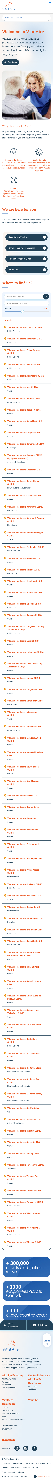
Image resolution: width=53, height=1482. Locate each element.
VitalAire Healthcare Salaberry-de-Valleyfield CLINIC (23, 1012)
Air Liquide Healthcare (32, 1388)
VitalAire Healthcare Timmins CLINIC (24, 1190)
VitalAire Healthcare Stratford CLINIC (24, 1119)
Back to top (47, 1342)
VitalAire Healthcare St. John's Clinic (24, 1068)
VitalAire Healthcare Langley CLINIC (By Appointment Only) (25, 628)
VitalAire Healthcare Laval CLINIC (22, 641)
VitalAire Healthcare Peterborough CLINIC (23, 845)
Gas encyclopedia (9, 1388)
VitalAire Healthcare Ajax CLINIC (22, 387)
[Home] (8, 6)
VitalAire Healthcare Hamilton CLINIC (24, 581)
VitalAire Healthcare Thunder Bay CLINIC (22, 1178)
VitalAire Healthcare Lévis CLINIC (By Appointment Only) (24, 665)
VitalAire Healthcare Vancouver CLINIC (25, 1202)
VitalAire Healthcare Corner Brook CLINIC (23, 482)
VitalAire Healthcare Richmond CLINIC (25, 930)
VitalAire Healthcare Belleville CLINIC (24, 421)
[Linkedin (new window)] (17, 1448)
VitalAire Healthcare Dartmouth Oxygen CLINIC (25, 520)
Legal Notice (17, 1463)
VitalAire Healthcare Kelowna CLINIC (24, 604)
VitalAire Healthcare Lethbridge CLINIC (25, 652)
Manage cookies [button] (44, 1476)
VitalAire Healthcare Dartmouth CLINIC (25, 507)
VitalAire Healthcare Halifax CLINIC (23, 570)
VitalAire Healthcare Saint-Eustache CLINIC (24, 968)
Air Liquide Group (12, 1375)
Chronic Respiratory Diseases (21, 248)
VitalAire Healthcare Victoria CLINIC (24, 364)
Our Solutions (10, 62)
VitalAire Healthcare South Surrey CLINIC (23, 1040)
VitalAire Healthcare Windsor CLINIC (24, 1242)
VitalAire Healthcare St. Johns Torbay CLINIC (24, 1095)
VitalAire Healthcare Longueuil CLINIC (25, 689)
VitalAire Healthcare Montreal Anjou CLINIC (24, 739)
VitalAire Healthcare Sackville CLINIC (24, 941)
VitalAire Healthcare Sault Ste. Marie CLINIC (24, 1026)
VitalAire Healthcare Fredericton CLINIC (25, 547)
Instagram (8, 1439)
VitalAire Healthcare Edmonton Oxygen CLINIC (25, 534)
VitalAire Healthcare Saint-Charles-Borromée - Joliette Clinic (23, 954)
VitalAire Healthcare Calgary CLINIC (24, 432)
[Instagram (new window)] (34, 1448)
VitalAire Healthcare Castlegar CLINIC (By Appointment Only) (24, 457)
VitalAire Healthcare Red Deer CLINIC (24, 895)
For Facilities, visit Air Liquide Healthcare (39, 1379)
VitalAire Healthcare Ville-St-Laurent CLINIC (24, 1215)
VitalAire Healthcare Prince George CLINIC (23, 351)
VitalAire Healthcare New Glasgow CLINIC (23, 768)
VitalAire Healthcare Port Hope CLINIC (25, 858)
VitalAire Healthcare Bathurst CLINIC (24, 398)
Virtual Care (13, 269)
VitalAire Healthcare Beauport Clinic (24, 410)
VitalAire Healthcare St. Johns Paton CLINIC (24, 1081)
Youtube (33, 1400)
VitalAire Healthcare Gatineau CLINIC (24, 558)
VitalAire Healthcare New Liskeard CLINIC (23, 783)
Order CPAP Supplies (30, 1468)
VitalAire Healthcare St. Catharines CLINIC (23, 1055)
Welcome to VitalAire (13, 18)
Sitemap (21, 1472)
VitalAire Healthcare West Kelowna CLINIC (23, 1229)
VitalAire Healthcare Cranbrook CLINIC (25, 327)
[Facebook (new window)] (25, 1448)
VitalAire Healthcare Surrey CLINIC (23, 1142)
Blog (4, 1416)
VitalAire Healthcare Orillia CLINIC (23, 795)
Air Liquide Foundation (6, 1383)
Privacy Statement (8, 1472)
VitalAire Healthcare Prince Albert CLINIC (23, 871)
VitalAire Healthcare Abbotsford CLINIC (25, 376)
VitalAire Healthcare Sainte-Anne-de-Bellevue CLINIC (24, 997)
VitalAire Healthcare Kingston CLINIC (24, 615)
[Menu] (50, 3)
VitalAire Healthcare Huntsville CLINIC (25, 592)
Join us (5, 1407)
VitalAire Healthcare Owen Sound (22, 818)
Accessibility (15, 1468)
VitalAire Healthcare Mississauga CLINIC (22, 713)
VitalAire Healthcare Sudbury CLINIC (24, 1131)
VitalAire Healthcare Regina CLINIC (23, 907)
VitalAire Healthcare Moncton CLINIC (24, 726)
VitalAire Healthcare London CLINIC (23, 678)
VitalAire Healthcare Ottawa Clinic (23, 807)
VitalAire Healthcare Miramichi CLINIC (25, 701)
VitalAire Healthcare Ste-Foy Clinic (23, 1108)
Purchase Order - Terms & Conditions (14, 1476)
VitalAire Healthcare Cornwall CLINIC (24, 495)
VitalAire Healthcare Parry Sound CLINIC (22, 831)
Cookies (5, 1468)
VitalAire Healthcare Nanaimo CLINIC (24, 339)
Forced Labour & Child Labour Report (38, 1463)
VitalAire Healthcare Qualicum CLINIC (24, 884)
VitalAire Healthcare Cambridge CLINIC (25, 444)
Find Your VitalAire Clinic (19, 259)
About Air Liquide (9, 1379)
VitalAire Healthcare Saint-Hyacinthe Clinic (24, 983)
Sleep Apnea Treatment (19, 237)
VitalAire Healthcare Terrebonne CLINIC (25, 1165)
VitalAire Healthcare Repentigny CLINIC (25, 918)
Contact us (6, 1463)
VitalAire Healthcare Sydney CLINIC (23, 1153)
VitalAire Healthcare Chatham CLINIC (24, 470)
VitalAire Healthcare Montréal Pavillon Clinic (25, 754)
